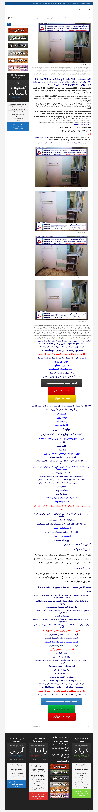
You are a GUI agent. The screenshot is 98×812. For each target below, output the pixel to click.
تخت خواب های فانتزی (76, 70)
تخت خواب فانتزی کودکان (61, 68)
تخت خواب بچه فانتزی (38, 67)
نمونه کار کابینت (51, 3)
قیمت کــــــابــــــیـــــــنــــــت (61, 383)
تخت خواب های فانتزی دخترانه (66, 70)
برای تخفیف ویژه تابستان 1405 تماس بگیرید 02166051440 (18, 127)
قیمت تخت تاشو (58, 3)
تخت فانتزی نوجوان (50, 71)
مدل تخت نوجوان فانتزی (51, 76)
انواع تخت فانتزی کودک (79, 67)
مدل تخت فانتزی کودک (59, 76)
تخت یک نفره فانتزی (70, 73)
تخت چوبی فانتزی (54, 67)
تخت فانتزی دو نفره (77, 71)
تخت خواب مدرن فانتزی (84, 70)
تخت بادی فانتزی (66, 67)
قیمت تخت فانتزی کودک (77, 74)
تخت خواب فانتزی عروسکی (70, 68)
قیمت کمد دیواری (66, 3)
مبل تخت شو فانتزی (61, 74)
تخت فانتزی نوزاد (43, 71)
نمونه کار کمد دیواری (43, 3)
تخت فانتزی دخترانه (84, 71)
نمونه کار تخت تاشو (34, 3)
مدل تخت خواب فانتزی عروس (44, 74)
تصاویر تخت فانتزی (63, 73)
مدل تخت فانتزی (84, 76)
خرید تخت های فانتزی (56, 73)
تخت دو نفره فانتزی (50, 70)
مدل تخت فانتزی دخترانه (68, 76)
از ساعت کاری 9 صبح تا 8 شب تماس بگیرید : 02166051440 (81, 793)
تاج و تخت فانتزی (72, 67)
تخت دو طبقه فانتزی (57, 70)
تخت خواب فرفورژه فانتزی (43, 68)
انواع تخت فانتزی (86, 67)
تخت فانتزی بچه (44, 70)
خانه (77, 3)
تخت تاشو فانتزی (60, 67)
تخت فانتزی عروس (63, 71)
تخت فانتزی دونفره (70, 71)
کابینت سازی (83, 9)
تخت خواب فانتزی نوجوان (52, 68)
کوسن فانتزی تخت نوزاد (69, 74)
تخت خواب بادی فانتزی (46, 67)
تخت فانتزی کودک (57, 71)
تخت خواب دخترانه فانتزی (80, 68)
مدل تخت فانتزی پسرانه (77, 76)
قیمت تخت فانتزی (85, 74)
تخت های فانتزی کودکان (78, 73)
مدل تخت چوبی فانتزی (53, 74)
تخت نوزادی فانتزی (85, 73)
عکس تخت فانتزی (49, 73)
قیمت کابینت (73, 3)
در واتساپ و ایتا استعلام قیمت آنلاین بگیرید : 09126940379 (38, 796)
